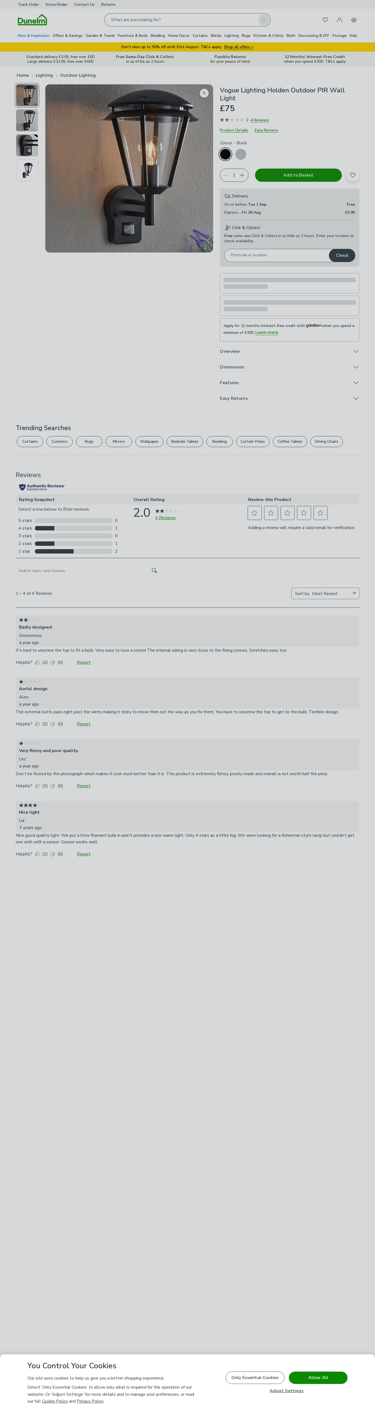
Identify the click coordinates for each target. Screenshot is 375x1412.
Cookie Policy (55, 1401)
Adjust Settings (286, 1391)
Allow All (318, 1378)
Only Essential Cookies (255, 1378)
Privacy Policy (90, 1401)
